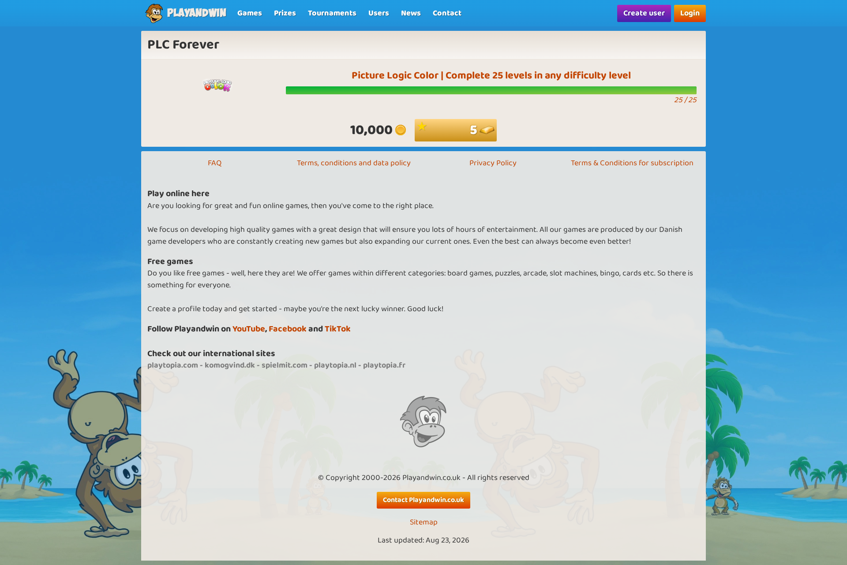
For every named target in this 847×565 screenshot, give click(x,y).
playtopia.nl (335, 365)
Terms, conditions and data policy (354, 163)
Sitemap (424, 522)
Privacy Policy (493, 163)
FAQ (214, 163)
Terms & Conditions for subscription (632, 163)
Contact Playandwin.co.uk (423, 500)
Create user (644, 13)
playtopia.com (172, 365)
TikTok (338, 329)
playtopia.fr (384, 365)
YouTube (248, 329)
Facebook (288, 329)
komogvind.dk (230, 365)
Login (690, 13)
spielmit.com (284, 365)
